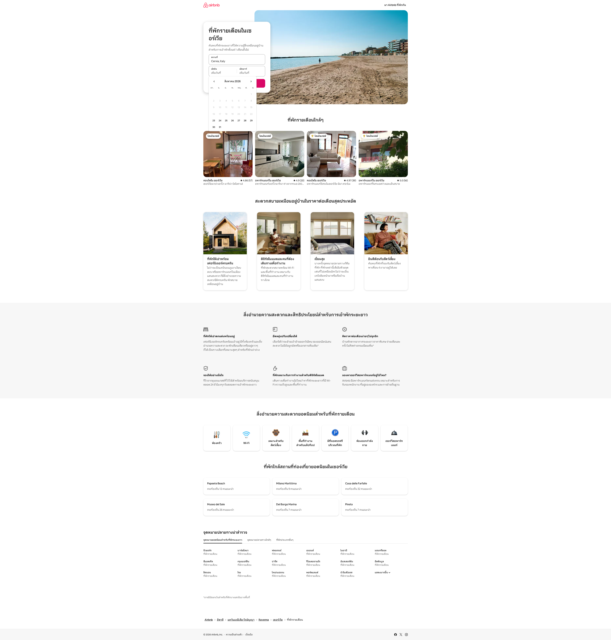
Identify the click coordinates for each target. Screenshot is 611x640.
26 (232, 120)
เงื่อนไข (249, 634)
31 (220, 127)
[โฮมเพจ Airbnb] (211, 5)
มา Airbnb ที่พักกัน (395, 5)
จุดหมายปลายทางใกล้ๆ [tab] (259, 539)
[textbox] (222, 73)
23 (213, 120)
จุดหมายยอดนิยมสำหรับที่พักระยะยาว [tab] (222, 539)
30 (213, 127)
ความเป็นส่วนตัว (234, 634)
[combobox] (237, 61)
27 (239, 120)
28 (245, 120)
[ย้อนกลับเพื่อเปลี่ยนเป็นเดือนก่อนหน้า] (214, 81)
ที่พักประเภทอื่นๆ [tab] (284, 539)
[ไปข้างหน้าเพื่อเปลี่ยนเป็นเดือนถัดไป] (251, 81)
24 (220, 120)
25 (226, 120)
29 (251, 120)
